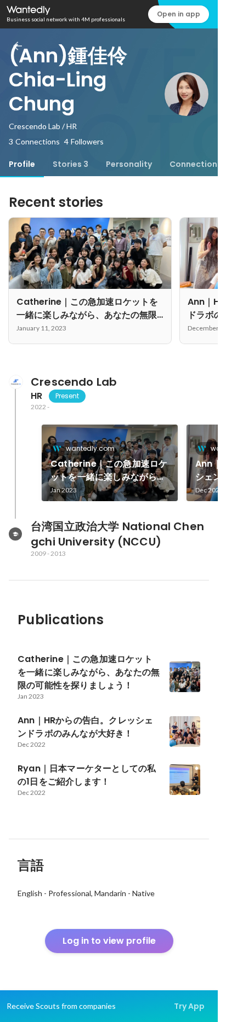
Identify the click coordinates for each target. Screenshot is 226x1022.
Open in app (178, 14)
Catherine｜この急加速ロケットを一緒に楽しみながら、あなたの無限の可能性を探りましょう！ (108, 470)
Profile (22, 164)
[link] (110, 463)
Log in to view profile (109, 940)
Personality (129, 164)
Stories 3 (70, 164)
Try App (189, 1006)
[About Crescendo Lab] (15, 382)
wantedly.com (90, 448)
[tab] (22, 164)
